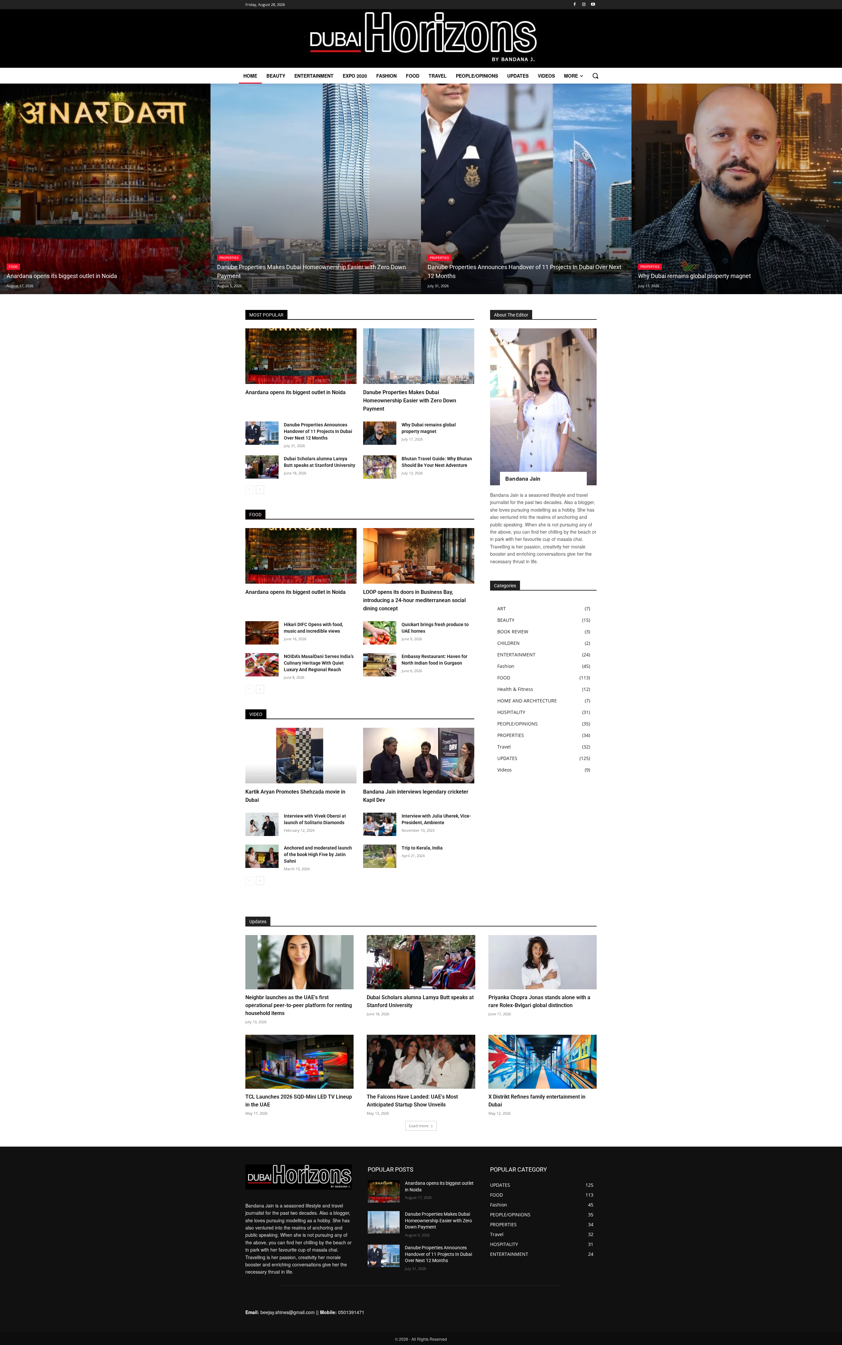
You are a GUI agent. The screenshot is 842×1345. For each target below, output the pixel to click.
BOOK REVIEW (512, 631)
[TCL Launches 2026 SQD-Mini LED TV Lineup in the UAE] (299, 1062)
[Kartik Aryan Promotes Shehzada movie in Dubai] (301, 755)
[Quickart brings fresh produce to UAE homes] (379, 633)
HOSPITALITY (511, 712)
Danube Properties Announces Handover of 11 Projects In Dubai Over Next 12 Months (318, 431)
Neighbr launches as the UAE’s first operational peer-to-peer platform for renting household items (298, 1005)
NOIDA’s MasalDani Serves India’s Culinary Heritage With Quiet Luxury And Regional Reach (319, 663)
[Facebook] (575, 5)
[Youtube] (593, 5)
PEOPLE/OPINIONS (517, 724)
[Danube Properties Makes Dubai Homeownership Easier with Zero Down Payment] (315, 189)
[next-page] (260, 489)
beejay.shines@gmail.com (287, 1312)
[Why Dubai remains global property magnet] (737, 189)
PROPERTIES (228, 258)
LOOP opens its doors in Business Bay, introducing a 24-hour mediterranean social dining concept (414, 600)
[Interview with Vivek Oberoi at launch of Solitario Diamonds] (262, 824)
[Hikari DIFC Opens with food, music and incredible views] (262, 633)
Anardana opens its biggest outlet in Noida (295, 392)
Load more (419, 1126)
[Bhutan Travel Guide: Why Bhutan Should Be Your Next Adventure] (379, 467)
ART (501, 608)
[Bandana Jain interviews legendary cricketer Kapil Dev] (418, 755)
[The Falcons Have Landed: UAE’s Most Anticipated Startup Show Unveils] (421, 1062)
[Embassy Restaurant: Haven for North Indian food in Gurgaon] (379, 664)
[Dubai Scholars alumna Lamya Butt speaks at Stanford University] (262, 467)
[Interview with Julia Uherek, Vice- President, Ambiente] (379, 824)
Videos (504, 770)
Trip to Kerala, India (422, 847)
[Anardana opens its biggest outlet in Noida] (105, 189)
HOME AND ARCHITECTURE (527, 701)
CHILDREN (508, 643)
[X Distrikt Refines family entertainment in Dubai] (542, 1062)
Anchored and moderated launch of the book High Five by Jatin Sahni (318, 854)
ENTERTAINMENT (516, 654)
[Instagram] (583, 5)
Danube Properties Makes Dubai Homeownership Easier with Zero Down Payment (409, 400)
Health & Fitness (515, 689)
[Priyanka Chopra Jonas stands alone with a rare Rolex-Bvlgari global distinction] (542, 962)
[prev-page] (249, 489)
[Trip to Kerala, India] (379, 856)
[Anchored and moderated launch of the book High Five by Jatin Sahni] (262, 856)
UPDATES (507, 758)
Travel (504, 747)
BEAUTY (505, 620)
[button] (595, 76)
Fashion (505, 666)
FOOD (13, 266)
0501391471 (351, 1312)
